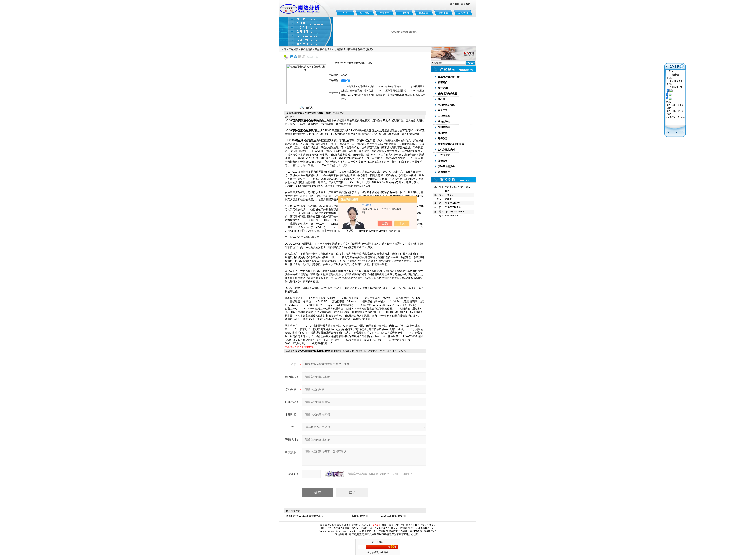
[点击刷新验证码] (334, 474)
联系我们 (463, 12)
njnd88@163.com (454, 211)
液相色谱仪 (306, 49)
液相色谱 (309, 346)
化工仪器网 (380, 531)
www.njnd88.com (454, 215)
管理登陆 (391, 531)
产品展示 (384, 12)
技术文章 (423, 12)
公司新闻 (404, 12)
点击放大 (308, 107)
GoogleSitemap (327, 531)
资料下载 (443, 12)
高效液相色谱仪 (323, 49)
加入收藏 (454, 4)
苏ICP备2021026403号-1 (423, 531)
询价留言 (465, 4)
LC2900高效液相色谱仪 (393, 515)
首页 (283, 49)
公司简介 (364, 12)
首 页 (345, 12)
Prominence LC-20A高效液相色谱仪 (304, 515)
